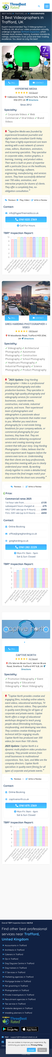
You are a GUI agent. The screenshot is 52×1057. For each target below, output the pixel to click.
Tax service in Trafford (15, 1004)
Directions (33, 100)
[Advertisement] (26, 893)
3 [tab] (26, 311)
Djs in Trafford (11, 959)
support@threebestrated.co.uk (24, 1037)
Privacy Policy (36, 1045)
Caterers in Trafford (14, 954)
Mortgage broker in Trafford (18, 981)
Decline (42, 1050)
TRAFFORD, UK (21, 13)
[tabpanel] (26, 64)
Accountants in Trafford (16, 945)
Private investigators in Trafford (19, 995)
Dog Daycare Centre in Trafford (19, 963)
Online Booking (17, 526)
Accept (31, 1050)
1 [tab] (22, 311)
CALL (12, 82)
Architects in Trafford (14, 950)
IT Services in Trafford (15, 972)
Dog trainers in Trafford (16, 968)
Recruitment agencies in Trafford (20, 999)
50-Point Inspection (30, 31)
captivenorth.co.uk (19, 799)
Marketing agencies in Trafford (19, 977)
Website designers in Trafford (18, 1008)
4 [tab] (29, 311)
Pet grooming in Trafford (16, 986)
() (33, 92)
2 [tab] (24, 311)
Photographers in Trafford (17, 990)
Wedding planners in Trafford (18, 1012)
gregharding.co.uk (18, 540)
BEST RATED (7, 13)
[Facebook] (3, 1042)
